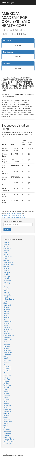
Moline (6, 373)
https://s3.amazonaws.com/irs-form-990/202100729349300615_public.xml (14, 216)
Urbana (6, 285)
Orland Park (7, 281)
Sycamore (7, 399)
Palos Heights (8, 444)
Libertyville (7, 287)
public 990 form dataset (14, 213)
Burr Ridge (7, 387)
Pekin (5, 319)
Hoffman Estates (9, 299)
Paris (5, 315)
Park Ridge (7, 379)
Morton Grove (8, 329)
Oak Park (6, 267)
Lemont (6, 407)
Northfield (7, 327)
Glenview (6, 363)
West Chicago (8, 339)
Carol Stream (8, 321)
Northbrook (7, 355)
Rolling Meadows (9, 440)
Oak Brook (7, 260)
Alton (5, 303)
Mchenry (6, 313)
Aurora (6, 254)
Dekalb (6, 389)
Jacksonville (7, 295)
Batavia (6, 325)
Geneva (6, 391)
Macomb (6, 331)
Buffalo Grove (8, 421)
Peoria (6, 246)
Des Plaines (7, 369)
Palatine (6, 275)
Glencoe (6, 413)
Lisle (5, 291)
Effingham (7, 323)
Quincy (6, 357)
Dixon (5, 301)
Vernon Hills (7, 432)
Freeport (6, 289)
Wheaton (6, 250)
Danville (6, 297)
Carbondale (7, 409)
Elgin (5, 365)
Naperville (7, 347)
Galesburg (7, 283)
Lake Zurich (7, 337)
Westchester (7, 434)
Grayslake (7, 430)
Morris (6, 428)
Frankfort (6, 311)
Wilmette (6, 279)
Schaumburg (8, 353)
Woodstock (7, 403)
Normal (6, 397)
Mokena (6, 415)
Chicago (6, 242)
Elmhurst (6, 269)
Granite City (7, 438)
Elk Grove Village (9, 442)
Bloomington (7, 351)
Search (7, 229)
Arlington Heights (9, 264)
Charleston (7, 436)
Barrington (7, 273)
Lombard (6, 383)
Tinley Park (7, 385)
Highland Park (8, 256)
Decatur (6, 252)
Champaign (7, 248)
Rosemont (7, 395)
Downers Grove (8, 262)
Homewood (7, 411)
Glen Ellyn (7, 277)
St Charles (7, 293)
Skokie (6, 359)
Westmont (7, 317)
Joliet (5, 258)
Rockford (6, 244)
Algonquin (7, 333)
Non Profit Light (8, 2)
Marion (6, 401)
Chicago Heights (9, 335)
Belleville (6, 371)
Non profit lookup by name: (13, 221)
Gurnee (6, 417)
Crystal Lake (7, 367)
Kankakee (7, 419)
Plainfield (6, 393)
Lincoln (6, 423)
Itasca (5, 341)
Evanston (6, 349)
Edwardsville (7, 305)
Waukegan (7, 309)
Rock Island (7, 375)
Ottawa (6, 425)
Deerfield (6, 377)
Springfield (7, 344)
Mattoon (6, 307)
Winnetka (6, 271)
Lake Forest (7, 361)
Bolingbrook (7, 405)
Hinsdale (6, 381)
